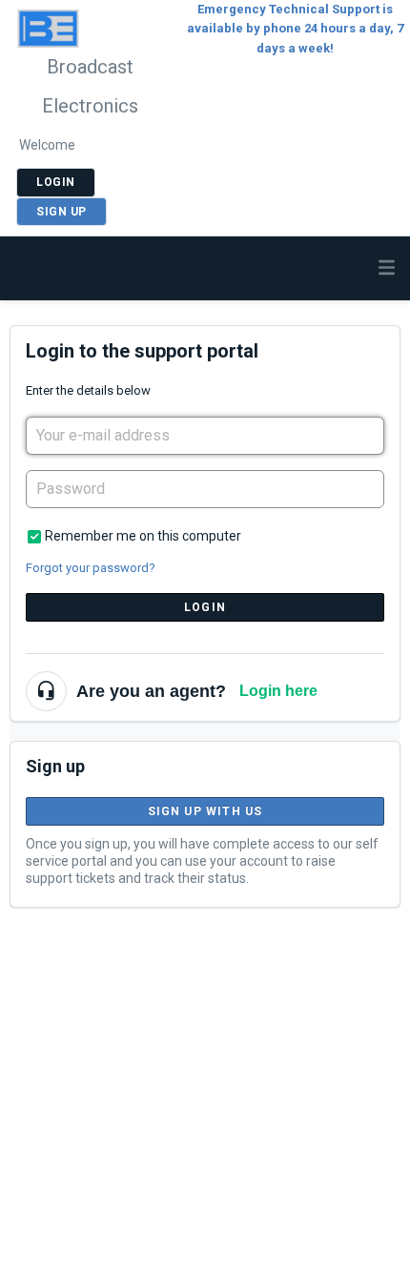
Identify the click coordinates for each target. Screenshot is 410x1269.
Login (205, 607)
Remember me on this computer (143, 535)
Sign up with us (205, 811)
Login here (278, 691)
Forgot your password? (90, 568)
